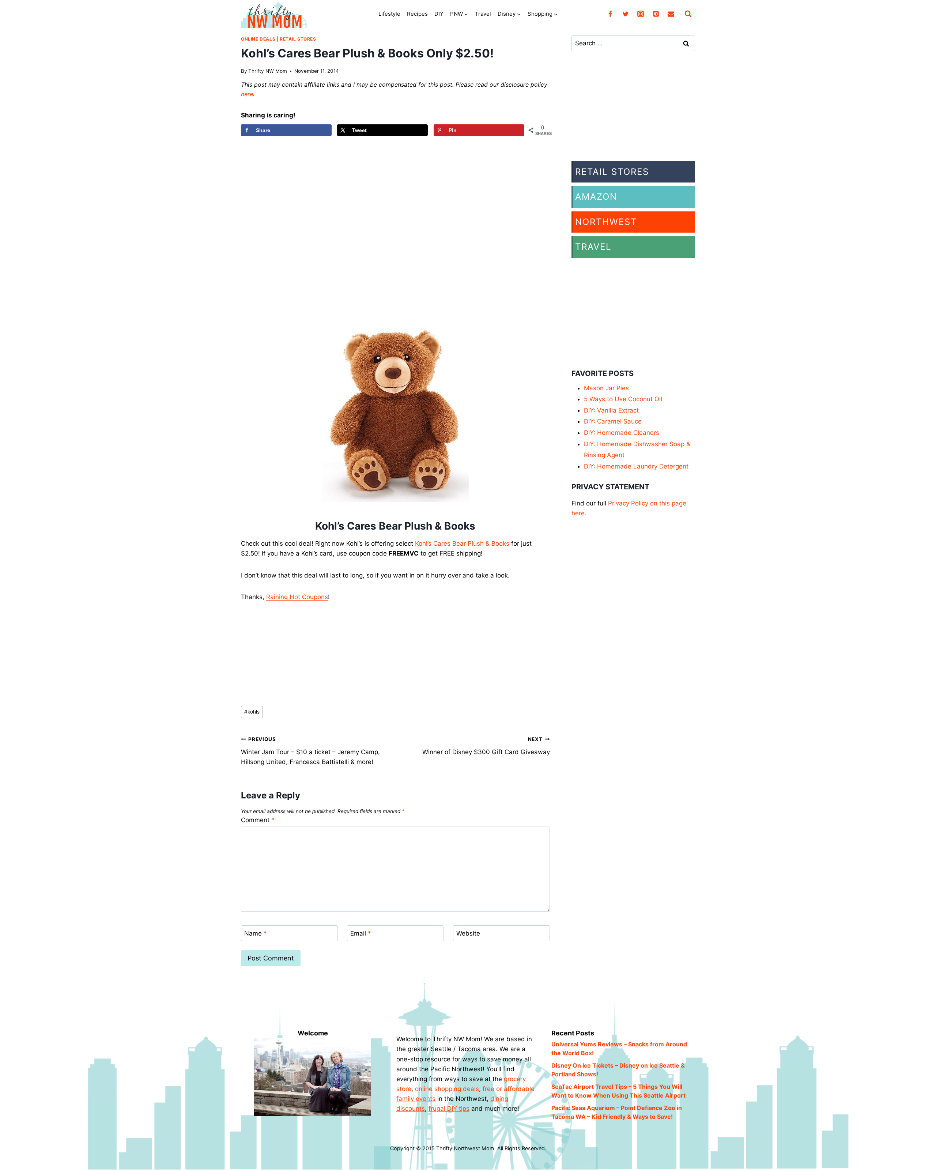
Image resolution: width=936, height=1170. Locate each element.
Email (360, 933)
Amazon (596, 196)
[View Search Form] (688, 14)
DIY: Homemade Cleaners (621, 432)
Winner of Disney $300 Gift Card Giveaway (486, 746)
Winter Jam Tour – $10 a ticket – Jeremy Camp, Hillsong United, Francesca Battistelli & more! (310, 750)
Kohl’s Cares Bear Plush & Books (462, 543)
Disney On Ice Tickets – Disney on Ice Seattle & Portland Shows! (618, 1070)
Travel (483, 13)
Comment (258, 820)
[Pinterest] (656, 13)
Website (468, 933)
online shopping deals (447, 1088)
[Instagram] (640, 13)
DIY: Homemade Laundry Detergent (636, 466)
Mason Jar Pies (606, 388)
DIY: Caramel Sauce (613, 421)
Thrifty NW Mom (267, 71)
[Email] (671, 13)
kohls (252, 712)
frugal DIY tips (449, 1108)
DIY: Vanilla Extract (611, 410)
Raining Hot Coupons (297, 597)
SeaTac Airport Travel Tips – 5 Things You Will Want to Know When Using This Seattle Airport (618, 1091)
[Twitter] (625, 13)
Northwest (606, 222)
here (247, 94)
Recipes (417, 13)
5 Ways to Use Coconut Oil (623, 399)
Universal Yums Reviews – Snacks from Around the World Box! (619, 1049)
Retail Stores (298, 39)
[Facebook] (610, 13)
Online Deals (258, 39)
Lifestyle (389, 13)
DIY (439, 13)
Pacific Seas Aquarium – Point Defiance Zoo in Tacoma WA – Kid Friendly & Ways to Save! (616, 1112)
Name (255, 933)
